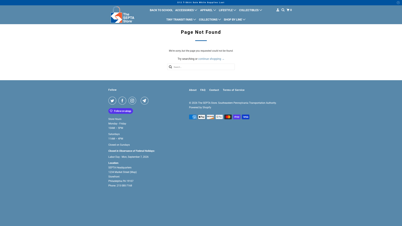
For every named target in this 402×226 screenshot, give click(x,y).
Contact (214, 90)
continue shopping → (211, 58)
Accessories (184, 10)
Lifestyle (226, 10)
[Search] (283, 10)
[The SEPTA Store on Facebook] (123, 101)
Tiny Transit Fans (179, 19)
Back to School (161, 10)
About (193, 90)
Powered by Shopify (200, 107)
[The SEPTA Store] (122, 15)
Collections (208, 19)
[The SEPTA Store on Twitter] (113, 101)
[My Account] (278, 10)
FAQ (203, 90)
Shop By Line (233, 19)
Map (133, 172)
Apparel (206, 10)
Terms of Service (234, 90)
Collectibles (249, 10)
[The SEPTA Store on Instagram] (133, 101)
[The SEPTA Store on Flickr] (139, 101)
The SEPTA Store (207, 102)
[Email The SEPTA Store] (145, 101)
